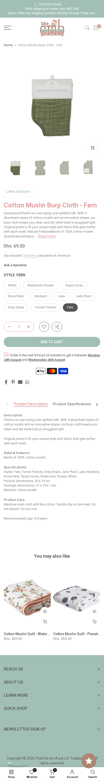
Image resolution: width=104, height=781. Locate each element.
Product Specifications (72, 404)
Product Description (31, 404)
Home (8, 45)
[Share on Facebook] (6, 382)
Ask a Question (15, 265)
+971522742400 (50, 4)
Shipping (30, 255)
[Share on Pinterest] (13, 382)
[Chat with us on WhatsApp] (17, 763)
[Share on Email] (20, 382)
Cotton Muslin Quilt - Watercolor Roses (36, 634)
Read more (47, 236)
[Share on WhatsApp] (27, 382)
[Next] (96, 404)
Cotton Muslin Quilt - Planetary (78, 634)
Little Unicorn (18, 191)
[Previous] (7, 404)
